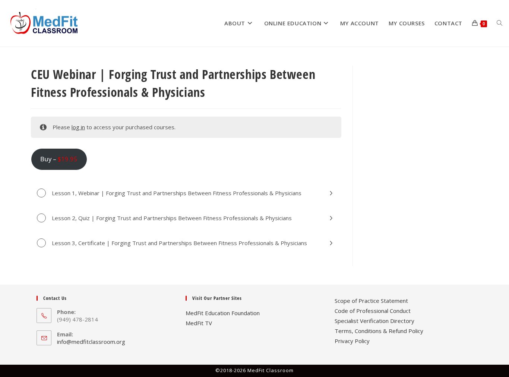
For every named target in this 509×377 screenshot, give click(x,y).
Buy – (59, 159)
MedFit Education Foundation (223, 313)
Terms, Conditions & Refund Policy (379, 331)
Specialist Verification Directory (374, 320)
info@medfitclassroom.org (91, 341)
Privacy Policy (352, 341)
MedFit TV (199, 323)
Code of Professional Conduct (373, 310)
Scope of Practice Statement (371, 300)
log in (78, 127)
